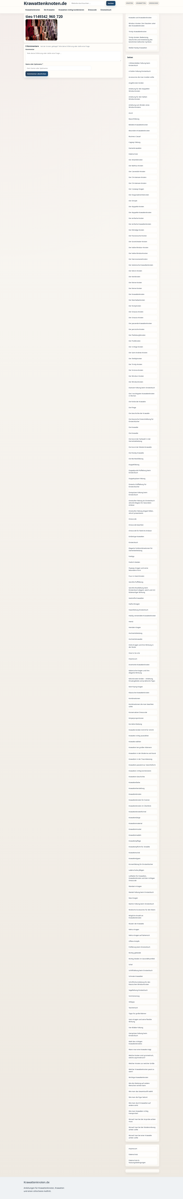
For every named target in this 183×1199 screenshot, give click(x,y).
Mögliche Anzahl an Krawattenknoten (136, 916)
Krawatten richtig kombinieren (71, 10)
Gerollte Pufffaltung (136, 582)
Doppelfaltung (134, 464)
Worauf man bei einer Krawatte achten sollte (140, 1136)
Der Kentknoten (134, 276)
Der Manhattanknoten (137, 300)
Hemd (131, 621)
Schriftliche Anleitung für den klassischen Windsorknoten (139, 983)
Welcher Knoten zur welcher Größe (141, 1063)
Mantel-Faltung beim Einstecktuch (141, 892)
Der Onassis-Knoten (136, 312)
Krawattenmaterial (135, 823)
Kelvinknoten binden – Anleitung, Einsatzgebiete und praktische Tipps (142, 680)
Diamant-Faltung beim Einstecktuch (142, 388)
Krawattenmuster (135, 829)
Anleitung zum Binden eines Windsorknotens (139, 106)
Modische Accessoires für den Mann (142, 910)
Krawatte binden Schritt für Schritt (141, 730)
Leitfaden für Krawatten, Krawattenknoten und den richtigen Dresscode (142, 878)
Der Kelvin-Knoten (135, 271)
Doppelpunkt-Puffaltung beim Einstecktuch (140, 471)
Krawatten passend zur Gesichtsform (142, 765)
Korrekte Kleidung (135, 724)
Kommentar (30, 49)
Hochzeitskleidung (135, 633)
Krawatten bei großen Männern (140, 747)
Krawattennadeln (135, 835)
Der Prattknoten (134, 341)
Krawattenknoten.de (45, 3)
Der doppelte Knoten (136, 206)
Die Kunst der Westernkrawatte (140, 447)
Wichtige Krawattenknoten (138, 1077)
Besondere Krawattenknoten (139, 131)
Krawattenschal (134, 853)
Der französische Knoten (138, 236)
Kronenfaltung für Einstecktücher (141, 864)
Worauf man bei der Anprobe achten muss (142, 1120)
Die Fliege (132, 407)
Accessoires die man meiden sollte (141, 77)
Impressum (133, 659)
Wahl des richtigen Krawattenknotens (135, 1042)
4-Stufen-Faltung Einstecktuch (140, 71)
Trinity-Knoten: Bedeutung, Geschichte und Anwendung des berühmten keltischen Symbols (140, 39)
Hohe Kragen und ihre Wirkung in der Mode (141, 646)
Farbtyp (131, 556)
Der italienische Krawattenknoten (141, 265)
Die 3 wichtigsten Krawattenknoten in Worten (141, 394)
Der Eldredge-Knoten (136, 230)
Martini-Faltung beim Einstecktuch (141, 904)
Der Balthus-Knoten (136, 166)
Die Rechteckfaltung (136, 459)
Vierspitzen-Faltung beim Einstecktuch (138, 1034)
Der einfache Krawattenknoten (140, 224)
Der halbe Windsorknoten (138, 253)
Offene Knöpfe (134, 941)
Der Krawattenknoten (136, 294)
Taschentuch (133, 1008)
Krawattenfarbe (134, 782)
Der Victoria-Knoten (136, 370)
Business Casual (135, 136)
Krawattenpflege (135, 841)
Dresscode (92, 10)
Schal (130, 964)
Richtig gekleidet (135, 953)
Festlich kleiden (134, 562)
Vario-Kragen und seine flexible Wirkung (140, 1020)
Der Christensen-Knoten (137, 177)
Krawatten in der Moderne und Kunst (142, 753)
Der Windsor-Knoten (136, 376)
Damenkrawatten (135, 148)
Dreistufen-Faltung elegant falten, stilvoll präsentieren (141, 512)
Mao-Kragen (133, 898)
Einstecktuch (106, 10)
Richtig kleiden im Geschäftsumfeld (142, 959)
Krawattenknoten (32, 10)
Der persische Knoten (136, 329)
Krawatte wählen (135, 741)
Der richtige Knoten (136, 347)
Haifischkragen (134, 604)
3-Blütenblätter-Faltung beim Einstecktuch (139, 64)
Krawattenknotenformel (137, 812)
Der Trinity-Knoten (135, 364)
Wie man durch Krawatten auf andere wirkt (140, 1104)
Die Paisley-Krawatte (136, 453)
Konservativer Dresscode (138, 712)
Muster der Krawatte (136, 924)
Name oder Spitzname (34, 64)
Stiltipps (132, 1002)
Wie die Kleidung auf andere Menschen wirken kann (139, 1084)
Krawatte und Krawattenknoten (140, 17)
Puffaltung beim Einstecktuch (139, 947)
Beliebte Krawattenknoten (138, 125)
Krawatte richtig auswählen (139, 736)
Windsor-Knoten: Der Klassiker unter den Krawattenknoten (142, 24)
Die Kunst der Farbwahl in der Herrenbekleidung (140, 440)
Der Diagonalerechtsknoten (139, 195)
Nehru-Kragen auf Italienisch (139, 935)
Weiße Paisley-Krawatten (138, 48)
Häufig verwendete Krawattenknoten (142, 616)
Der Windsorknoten (136, 382)
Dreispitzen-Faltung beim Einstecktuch (138, 493)
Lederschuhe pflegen (136, 870)
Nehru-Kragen (134, 929)
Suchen (111, 3)
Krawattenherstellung (137, 788)
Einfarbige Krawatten (136, 536)
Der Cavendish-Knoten (137, 171)
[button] (41, 29)
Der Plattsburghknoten (137, 335)
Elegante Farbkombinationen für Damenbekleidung (140, 549)
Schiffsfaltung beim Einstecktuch (140, 970)
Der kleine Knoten (135, 282)
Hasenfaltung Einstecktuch (138, 610)
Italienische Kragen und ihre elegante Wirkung (139, 671)
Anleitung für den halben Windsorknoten (138, 98)
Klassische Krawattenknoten (139, 692)
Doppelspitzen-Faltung (137, 478)
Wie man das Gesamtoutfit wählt (141, 1091)
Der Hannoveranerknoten (138, 259)
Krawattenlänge (134, 817)
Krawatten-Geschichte (137, 777)
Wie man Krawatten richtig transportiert (138, 1112)
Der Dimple (133, 201)
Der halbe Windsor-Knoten (138, 247)
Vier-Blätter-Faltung (136, 1027)
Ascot (131, 113)
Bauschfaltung (134, 119)
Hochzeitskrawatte (135, 639)
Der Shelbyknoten (135, 358)
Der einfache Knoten (136, 218)
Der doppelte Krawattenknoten (140, 212)
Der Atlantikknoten (136, 160)
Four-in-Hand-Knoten (136, 576)
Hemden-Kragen (135, 627)
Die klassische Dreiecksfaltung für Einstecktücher (141, 420)
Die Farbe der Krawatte (137, 401)
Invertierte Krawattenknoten (139, 665)
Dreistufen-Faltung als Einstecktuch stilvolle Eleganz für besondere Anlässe (142, 502)
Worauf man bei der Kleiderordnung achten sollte (142, 1128)
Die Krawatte (49, 10)
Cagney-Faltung (134, 142)
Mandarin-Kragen (135, 886)
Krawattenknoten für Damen (139, 800)
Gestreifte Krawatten (136, 598)
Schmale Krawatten (136, 976)
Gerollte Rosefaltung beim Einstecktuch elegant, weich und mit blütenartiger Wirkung (142, 590)
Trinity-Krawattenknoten (137, 31)
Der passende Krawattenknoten (140, 323)
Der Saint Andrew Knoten (138, 352)
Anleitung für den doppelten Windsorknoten (139, 90)
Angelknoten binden (136, 83)
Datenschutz (133, 154)
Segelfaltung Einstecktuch (138, 990)
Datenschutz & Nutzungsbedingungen (137, 1161)
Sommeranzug (134, 996)
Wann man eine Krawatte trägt (140, 1049)
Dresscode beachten (136, 525)
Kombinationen (134, 698)
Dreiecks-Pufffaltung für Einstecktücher (137, 485)
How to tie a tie (134, 653)
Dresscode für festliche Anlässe (140, 531)
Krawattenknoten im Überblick (140, 806)
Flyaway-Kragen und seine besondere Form (138, 569)
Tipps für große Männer (137, 1013)
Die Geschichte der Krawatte (139, 413)
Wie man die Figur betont (138, 1097)
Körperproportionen (136, 718)
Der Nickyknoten (135, 306)
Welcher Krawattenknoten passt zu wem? (141, 1070)
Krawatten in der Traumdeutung (140, 759)
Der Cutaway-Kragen (136, 189)
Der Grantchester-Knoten (138, 241)
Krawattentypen (134, 858)
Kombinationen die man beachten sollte (141, 705)
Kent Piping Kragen (136, 687)
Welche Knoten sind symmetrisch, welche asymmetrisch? (141, 1056)
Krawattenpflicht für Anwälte (139, 847)
